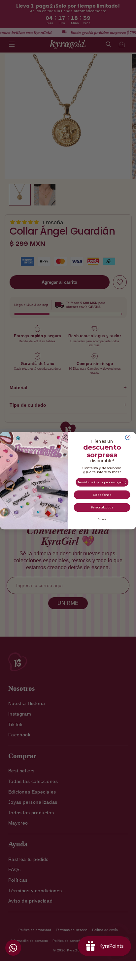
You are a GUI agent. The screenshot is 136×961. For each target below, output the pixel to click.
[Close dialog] (127, 437)
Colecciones (102, 495)
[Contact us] (13, 948)
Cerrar (102, 519)
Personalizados (102, 507)
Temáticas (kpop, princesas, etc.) (102, 482)
